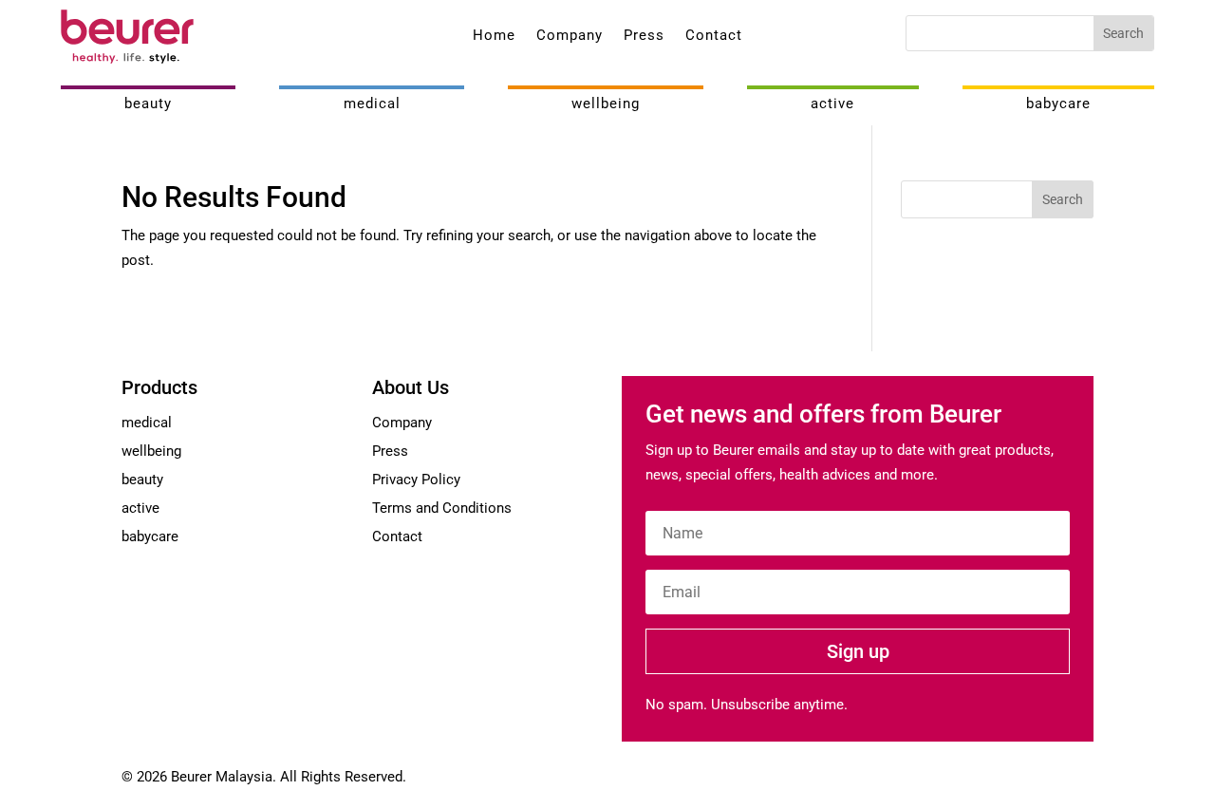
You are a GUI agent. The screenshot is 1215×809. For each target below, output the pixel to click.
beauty (148, 103)
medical (372, 103)
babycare (1058, 103)
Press (644, 36)
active (832, 103)
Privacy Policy (416, 479)
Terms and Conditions (442, 508)
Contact (713, 36)
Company (569, 36)
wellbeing (605, 103)
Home (494, 36)
